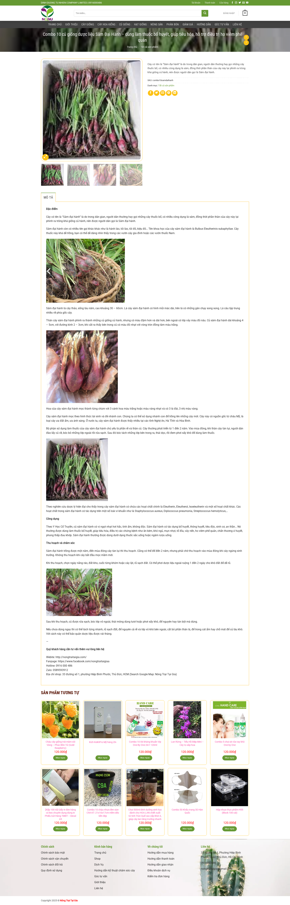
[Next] (136, 110)
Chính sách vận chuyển (54, 858)
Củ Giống (124, 24)
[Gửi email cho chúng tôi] (243, 3)
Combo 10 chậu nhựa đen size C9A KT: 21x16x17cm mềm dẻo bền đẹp (103, 812)
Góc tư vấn (100, 876)
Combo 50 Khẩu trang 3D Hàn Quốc (187, 811)
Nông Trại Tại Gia (69, 900)
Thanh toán (210, 2)
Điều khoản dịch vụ (159, 870)
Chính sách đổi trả (52, 864)
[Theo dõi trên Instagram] (236, 3)
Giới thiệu (100, 882)
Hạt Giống (140, 24)
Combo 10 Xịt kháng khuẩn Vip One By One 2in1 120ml (145, 743)
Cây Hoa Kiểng (106, 24)
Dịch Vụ (99, 864)
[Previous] (47, 110)
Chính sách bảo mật (53, 852)
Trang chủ (132, 47)
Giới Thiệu (71, 24)
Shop (97, 858)
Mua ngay (103, 758)
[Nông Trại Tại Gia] (55, 13)
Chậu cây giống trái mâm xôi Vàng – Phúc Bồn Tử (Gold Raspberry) (60, 744)
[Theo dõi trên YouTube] (247, 3)
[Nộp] (205, 13)
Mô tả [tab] (48, 197)
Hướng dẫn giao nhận (160, 864)
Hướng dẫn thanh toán (161, 858)
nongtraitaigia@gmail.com (216, 868)
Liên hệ (98, 888)
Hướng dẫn (204, 24)
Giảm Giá (188, 24)
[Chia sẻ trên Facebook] (150, 93)
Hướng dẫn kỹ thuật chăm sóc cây (114, 870)
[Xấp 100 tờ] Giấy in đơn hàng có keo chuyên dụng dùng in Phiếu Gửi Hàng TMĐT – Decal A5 (60, 814)
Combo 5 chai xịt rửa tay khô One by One (230, 743)
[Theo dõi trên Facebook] (232, 3)
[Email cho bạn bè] (162, 93)
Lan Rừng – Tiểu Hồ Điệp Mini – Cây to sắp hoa (187, 743)
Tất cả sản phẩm (149, 47)
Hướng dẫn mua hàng (161, 852)
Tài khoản (195, 2)
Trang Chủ (55, 24)
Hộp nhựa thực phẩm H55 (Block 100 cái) (229, 811)
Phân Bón (172, 24)
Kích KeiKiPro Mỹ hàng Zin (102, 742)
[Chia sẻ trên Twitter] (156, 93)
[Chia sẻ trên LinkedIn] (175, 93)
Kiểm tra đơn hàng (159, 876)
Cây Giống (87, 24)
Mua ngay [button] (60, 758)
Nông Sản (157, 24)
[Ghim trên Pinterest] (169, 93)
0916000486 (208, 862)
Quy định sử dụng (51, 870)
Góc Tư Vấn (222, 24)
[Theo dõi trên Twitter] (240, 3)
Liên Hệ (237, 24)
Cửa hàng (223, 2)
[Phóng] (45, 157)
